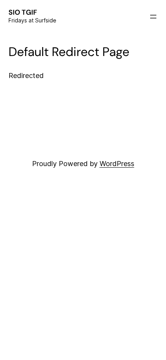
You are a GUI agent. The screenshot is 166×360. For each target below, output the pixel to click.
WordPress (117, 164)
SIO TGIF (22, 12)
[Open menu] (153, 16)
